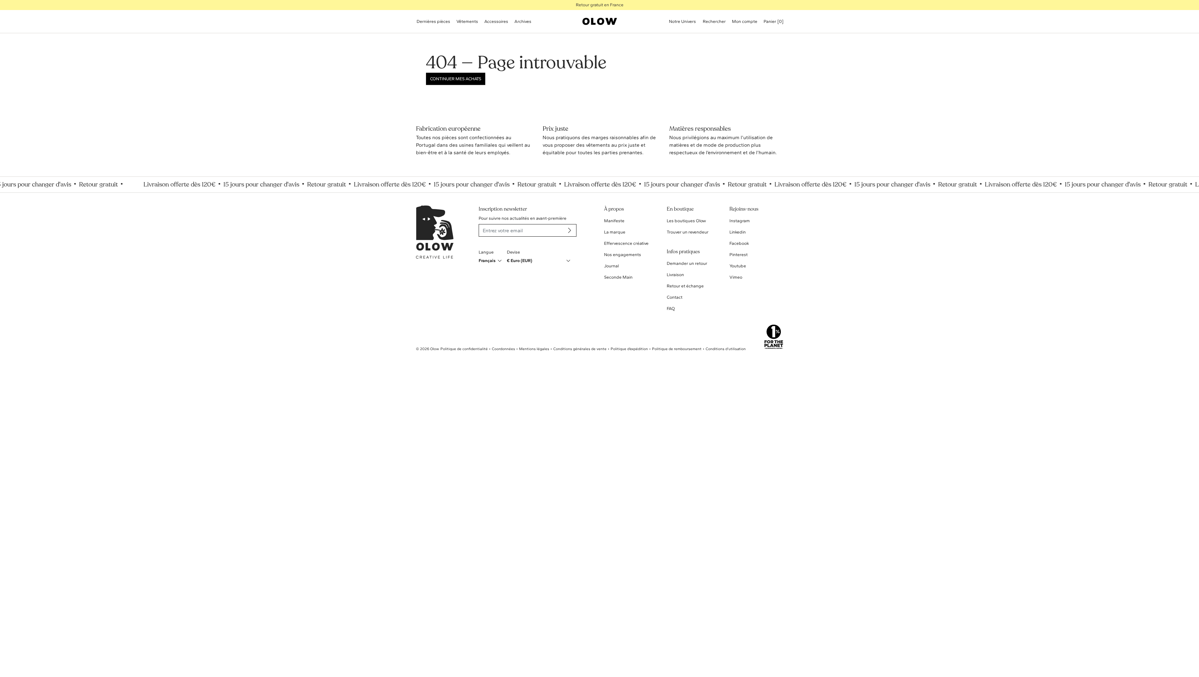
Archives (522, 21)
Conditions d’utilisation (726, 349)
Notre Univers (682, 21)
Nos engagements (622, 254)
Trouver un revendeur (687, 232)
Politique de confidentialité (464, 349)
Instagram (739, 220)
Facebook (739, 243)
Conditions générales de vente (580, 349)
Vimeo (735, 277)
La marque (614, 232)
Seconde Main (618, 277)
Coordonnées (503, 349)
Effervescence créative (626, 243)
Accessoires (496, 21)
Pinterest (738, 254)
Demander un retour (687, 263)
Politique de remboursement (677, 349)
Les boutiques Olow (686, 220)
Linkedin (737, 232)
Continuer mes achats (455, 78)
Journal (611, 266)
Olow (434, 349)
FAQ (671, 308)
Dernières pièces (433, 21)
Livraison (675, 274)
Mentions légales (534, 349)
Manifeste (614, 220)
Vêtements (467, 21)
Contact (674, 297)
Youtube (737, 266)
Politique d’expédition (629, 349)
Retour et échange (685, 286)
